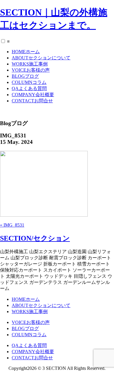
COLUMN (29, 82)
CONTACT (32, 100)
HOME (26, 51)
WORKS (30, 63)
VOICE (31, 70)
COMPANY (33, 94)
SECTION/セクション (35, 238)
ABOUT (41, 57)
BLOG (25, 76)
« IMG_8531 (12, 224)
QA (29, 88)
